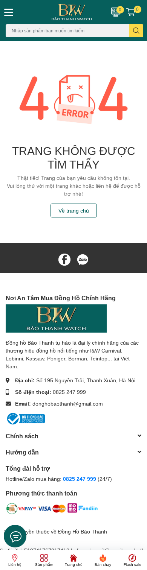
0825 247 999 (69, 392)
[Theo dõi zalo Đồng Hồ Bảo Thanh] (83, 258)
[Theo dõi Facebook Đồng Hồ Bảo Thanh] (64, 258)
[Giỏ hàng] (130, 12)
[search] (136, 30)
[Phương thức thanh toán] (52, 510)
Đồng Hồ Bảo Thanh (82, 531)
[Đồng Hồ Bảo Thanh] (61, 12)
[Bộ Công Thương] (25, 418)
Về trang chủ (73, 210)
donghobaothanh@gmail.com (67, 403)
